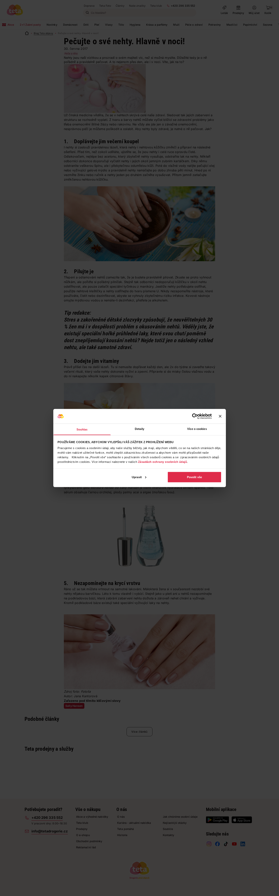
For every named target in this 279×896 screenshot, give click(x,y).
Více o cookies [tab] (197, 428)
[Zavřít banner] (220, 416)
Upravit (137, 477)
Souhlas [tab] (82, 429)
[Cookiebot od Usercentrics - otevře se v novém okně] (195, 416)
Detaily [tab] (139, 428)
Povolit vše (194, 477)
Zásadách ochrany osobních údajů (162, 461)
